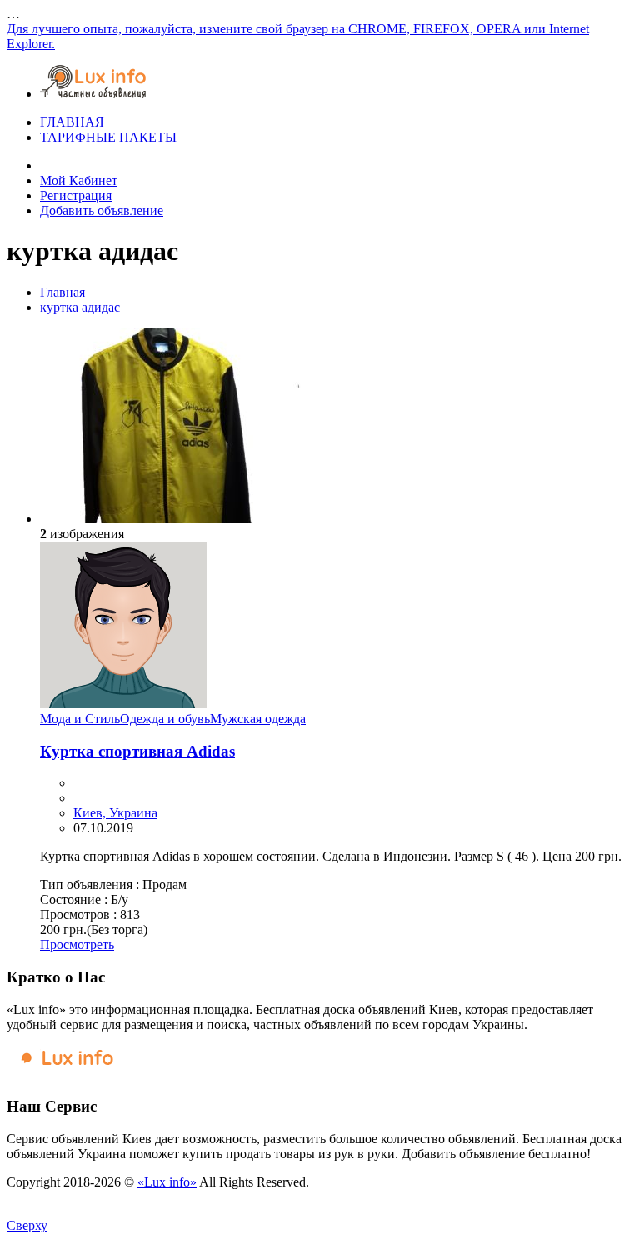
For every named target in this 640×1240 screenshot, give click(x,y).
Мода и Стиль (80, 719)
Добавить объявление (101, 210)
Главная (62, 292)
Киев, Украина (115, 813)
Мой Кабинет (79, 180)
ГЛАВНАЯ (72, 122)
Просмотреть (77, 945)
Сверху (27, 1225)
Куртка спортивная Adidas (137, 751)
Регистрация (76, 195)
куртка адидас (80, 307)
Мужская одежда (258, 719)
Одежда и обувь (165, 719)
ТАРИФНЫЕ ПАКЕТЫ (108, 137)
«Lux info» (167, 1182)
